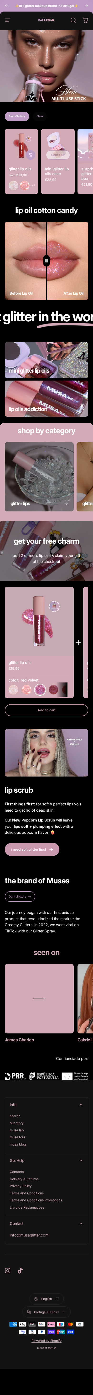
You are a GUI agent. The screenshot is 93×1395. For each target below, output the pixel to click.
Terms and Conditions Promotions (36, 1200)
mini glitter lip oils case (57, 171)
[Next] (86, 6)
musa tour (17, 1137)
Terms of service (46, 1348)
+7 (33, 185)
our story (17, 1123)
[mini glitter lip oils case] (57, 146)
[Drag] (46, 261)
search (15, 1116)
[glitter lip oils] (21, 146)
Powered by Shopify (46, 1341)
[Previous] (6, 6)
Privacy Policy (21, 1186)
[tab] (17, 116)
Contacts (17, 1172)
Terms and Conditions (27, 1193)
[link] (39, 998)
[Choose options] (30, 155)
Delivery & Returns (24, 1179)
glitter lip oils (20, 168)
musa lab (17, 1130)
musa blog (18, 1144)
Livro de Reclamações (27, 1207)
